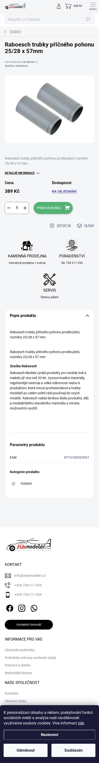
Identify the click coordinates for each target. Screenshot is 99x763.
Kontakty (12, 693)
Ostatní (26, 483)
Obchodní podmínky (20, 650)
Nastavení (49, 734)
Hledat (88, 19)
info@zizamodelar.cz (30, 575)
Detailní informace (20, 173)
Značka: (16, 66)
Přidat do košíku (49, 208)
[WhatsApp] (33, 607)
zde (81, 723)
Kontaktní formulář (29, 624)
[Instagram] (21, 607)
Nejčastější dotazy (18, 673)
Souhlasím (73, 750)
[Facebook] (9, 607)
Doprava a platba (18, 665)
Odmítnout (26, 750)
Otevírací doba (15, 701)
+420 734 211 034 (28, 585)
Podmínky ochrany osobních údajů (30, 658)
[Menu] (93, 6)
